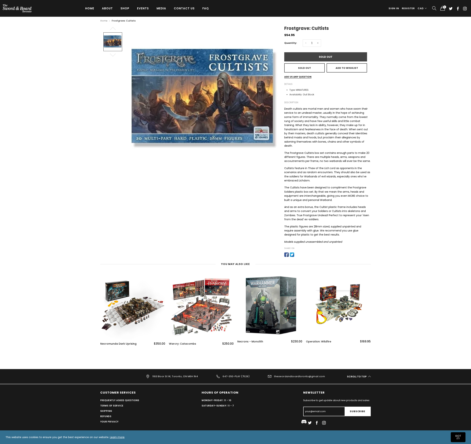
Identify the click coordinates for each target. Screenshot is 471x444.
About (107, 8)
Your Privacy (109, 421)
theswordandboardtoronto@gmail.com (299, 376)
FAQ (205, 8)
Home (89, 8)
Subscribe (357, 411)
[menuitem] (89, 8)
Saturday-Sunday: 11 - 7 (218, 405)
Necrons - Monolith (250, 341)
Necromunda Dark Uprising (118, 344)
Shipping (106, 411)
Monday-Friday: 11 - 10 (216, 400)
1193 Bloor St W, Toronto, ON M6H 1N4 (175, 376)
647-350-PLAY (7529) (236, 376)
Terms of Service (111, 405)
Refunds (105, 416)
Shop (125, 8)
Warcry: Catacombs (182, 344)
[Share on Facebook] (286, 254)
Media (161, 8)
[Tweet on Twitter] (292, 254)
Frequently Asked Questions (119, 400)
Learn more (117, 437)
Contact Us (184, 8)
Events (143, 8)
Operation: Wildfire (318, 341)
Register (408, 8)
